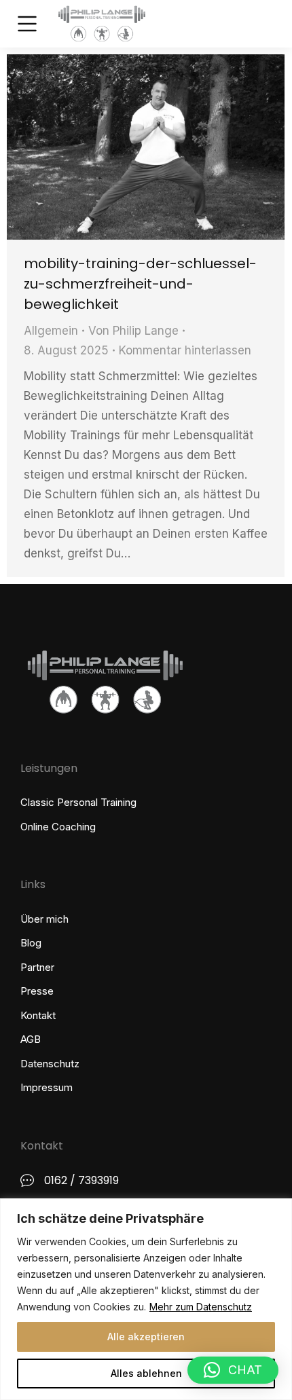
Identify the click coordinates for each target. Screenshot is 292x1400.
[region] (146, 1299)
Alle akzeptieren (146, 1336)
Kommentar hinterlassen (185, 350)
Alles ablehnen (146, 1373)
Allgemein (51, 330)
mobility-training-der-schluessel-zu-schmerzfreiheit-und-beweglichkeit (140, 284)
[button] (232, 1370)
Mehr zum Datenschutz (200, 1306)
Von (133, 330)
